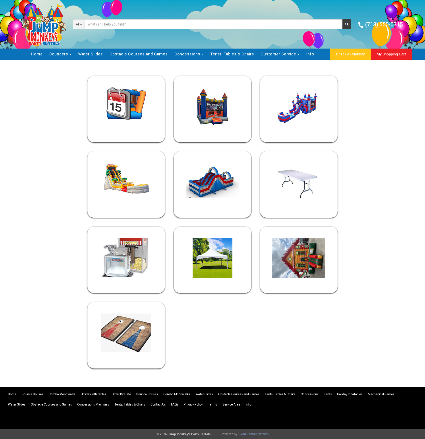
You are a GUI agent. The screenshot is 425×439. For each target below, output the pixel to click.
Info (310, 54)
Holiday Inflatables (93, 394)
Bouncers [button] (59, 54)
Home (37, 54)
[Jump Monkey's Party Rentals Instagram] (413, 418)
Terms (212, 404)
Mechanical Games (381, 394)
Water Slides (90, 54)
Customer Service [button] (279, 54)
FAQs (174, 404)
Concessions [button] (187, 54)
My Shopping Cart (391, 54)
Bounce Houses (32, 394)
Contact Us (158, 404)
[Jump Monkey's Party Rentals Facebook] (401, 418)
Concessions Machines (93, 404)
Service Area (231, 404)
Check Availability (350, 54)
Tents (328, 394)
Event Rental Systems (253, 434)
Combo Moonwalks (62, 394)
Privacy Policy (193, 404)
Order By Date (121, 394)
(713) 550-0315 (384, 24)
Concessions (310, 394)
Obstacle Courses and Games (139, 54)
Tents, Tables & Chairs (232, 54)
